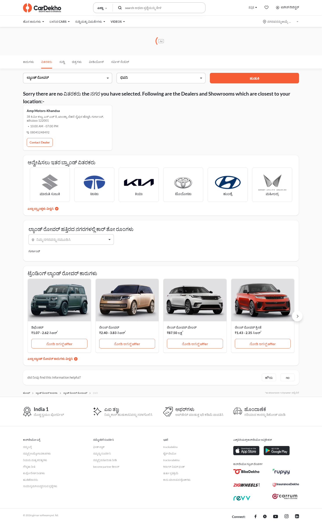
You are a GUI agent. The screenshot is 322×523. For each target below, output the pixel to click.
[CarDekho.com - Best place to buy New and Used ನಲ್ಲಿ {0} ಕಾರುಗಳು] (42, 7)
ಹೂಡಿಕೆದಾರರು (30, 479)
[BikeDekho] (246, 471)
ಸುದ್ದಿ (62, 62)
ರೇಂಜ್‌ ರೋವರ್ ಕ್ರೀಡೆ (248, 327)
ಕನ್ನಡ (251, 7)
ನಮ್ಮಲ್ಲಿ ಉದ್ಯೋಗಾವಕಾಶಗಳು (37, 453)
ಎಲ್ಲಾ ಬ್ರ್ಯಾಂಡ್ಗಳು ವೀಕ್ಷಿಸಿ (41, 208)
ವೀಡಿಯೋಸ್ (96, 62)
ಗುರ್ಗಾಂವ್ (34, 251)
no (287, 378)
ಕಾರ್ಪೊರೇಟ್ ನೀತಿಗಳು (34, 473)
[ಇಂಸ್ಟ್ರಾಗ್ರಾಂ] (286, 517)
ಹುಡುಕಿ (254, 78)
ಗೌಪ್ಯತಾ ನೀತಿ (29, 466)
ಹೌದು (269, 378)
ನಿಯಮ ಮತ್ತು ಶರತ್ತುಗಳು (35, 460)
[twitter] (265, 517)
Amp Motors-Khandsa (43, 111)
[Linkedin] (297, 517)
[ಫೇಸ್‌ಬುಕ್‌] (256, 517)
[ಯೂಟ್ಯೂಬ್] (275, 517)
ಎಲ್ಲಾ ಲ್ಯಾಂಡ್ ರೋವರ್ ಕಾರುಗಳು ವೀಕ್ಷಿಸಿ (50, 358)
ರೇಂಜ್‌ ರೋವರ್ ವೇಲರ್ (181, 327)
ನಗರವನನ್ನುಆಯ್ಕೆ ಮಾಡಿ (281, 21)
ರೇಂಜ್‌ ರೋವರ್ (109, 327)
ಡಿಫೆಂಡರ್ (37, 327)
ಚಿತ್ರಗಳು (77, 62)
